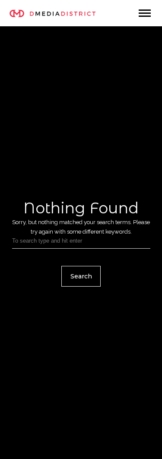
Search (81, 276)
